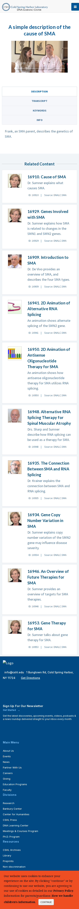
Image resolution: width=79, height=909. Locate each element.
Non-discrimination (14, 866)
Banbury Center (12, 808)
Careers (8, 773)
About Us (8, 750)
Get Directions (30, 677)
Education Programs (15, 784)
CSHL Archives (12, 849)
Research (8, 803)
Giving (6, 778)
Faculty (7, 789)
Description (39, 91)
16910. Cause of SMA (46, 176)
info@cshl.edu (14, 672)
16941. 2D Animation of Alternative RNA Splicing (48, 309)
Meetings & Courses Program (20, 831)
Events (7, 756)
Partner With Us (12, 767)
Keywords (39, 110)
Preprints (8, 861)
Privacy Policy (63, 890)
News (6, 761)
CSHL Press (10, 819)
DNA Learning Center (15, 825)
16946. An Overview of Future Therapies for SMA (48, 577)
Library (7, 855)
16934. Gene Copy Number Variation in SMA (45, 520)
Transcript (39, 101)
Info (40, 120)
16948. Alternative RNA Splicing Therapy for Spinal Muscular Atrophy (49, 417)
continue (46, 902)
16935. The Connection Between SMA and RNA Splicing (48, 469)
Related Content (39, 164)
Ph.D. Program (11, 836)
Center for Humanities (16, 814)
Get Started (9, 710)
